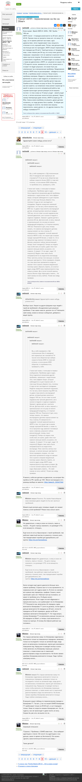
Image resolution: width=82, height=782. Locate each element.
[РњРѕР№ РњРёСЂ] (61, 25)
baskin (74, 25)
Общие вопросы (7, 35)
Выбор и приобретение (6, 45)
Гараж (4, 57)
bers (73, 59)
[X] (64, 25)
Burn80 (74, 18)
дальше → (53, 132)
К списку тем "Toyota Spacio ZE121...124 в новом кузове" (38, 764)
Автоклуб (5, 24)
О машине (6, 19)
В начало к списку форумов (28, 766)
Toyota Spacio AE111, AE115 (6, 38)
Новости (5, 70)
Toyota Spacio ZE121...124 (7, 41)
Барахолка (5, 55)
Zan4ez (74, 49)
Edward (74, 68)
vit (7, 112)
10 (46, 132)
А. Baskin (52, 776)
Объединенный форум (7, 32)
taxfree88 (25, 28)
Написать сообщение (19, 33)
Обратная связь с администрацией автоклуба (64, 778)
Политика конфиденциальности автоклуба (63, 780)
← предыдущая (24, 128)
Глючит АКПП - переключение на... (53, 13)
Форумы (25, 13)
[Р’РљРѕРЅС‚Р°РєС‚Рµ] (55, 25)
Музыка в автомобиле (6, 52)
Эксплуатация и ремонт (7, 48)
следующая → (38, 128)
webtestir (25, 293)
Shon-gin (75, 64)
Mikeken (75, 32)
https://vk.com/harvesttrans (38, 540)
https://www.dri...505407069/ (53, 482)
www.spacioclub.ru (8, 779)
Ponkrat (9, 108)
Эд (73, 54)
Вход (18, 4)
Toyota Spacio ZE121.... (35, 13)
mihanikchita (27, 137)
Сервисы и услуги (6, 65)
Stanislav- (75, 39)
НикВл (74, 44)
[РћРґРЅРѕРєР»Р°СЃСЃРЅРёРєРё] (58, 25)
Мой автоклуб (7, 14)
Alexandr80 (6, 103)
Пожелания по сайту (7, 60)
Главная (19, 13)
